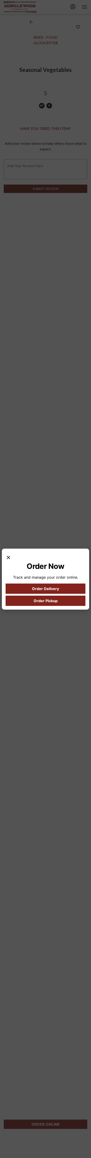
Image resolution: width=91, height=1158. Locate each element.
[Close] (8, 557)
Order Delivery (45, 588)
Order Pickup (46, 600)
